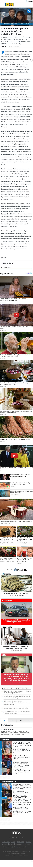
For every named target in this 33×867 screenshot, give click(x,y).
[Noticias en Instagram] (9, 837)
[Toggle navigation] (2, 5)
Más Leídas (5, 740)
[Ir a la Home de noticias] (16, 833)
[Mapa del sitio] (23, 837)
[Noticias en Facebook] (13, 837)
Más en (10, 570)
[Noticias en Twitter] (16, 837)
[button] (30, 60)
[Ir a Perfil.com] (29, 1)
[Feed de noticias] (19, 837)
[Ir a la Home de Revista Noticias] (9, 4)
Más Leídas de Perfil (8, 782)
